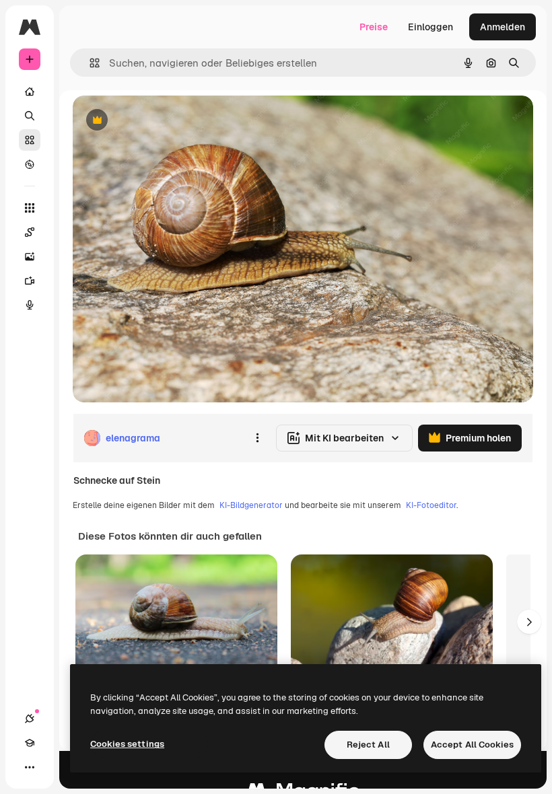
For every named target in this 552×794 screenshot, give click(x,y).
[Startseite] (29, 91)
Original (159, 120)
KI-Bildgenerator (251, 505)
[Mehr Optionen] (257, 438)
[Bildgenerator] (29, 256)
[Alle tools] (29, 208)
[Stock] (29, 140)
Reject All (368, 744)
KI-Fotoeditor (431, 505)
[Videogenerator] (29, 280)
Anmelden (502, 27)
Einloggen (430, 27)
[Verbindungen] (29, 718)
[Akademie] (29, 743)
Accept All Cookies (472, 744)
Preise (373, 27)
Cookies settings (127, 744)
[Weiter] (529, 621)
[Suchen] (29, 116)
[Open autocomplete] (89, 63)
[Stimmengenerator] (29, 305)
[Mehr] (29, 767)
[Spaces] (29, 232)
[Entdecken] (29, 164)
